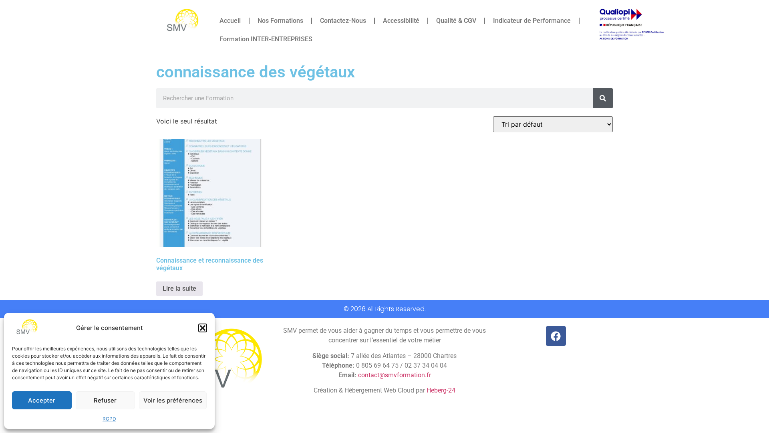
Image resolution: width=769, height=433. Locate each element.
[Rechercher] (603, 98)
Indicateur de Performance (532, 20)
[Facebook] (556, 336)
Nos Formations (280, 20)
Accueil (230, 20)
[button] (203, 328)
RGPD (109, 419)
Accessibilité (401, 20)
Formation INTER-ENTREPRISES (265, 39)
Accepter (41, 400)
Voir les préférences (172, 400)
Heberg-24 (441, 390)
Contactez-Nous (343, 20)
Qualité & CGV (456, 20)
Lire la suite (179, 288)
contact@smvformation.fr (394, 375)
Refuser (105, 400)
